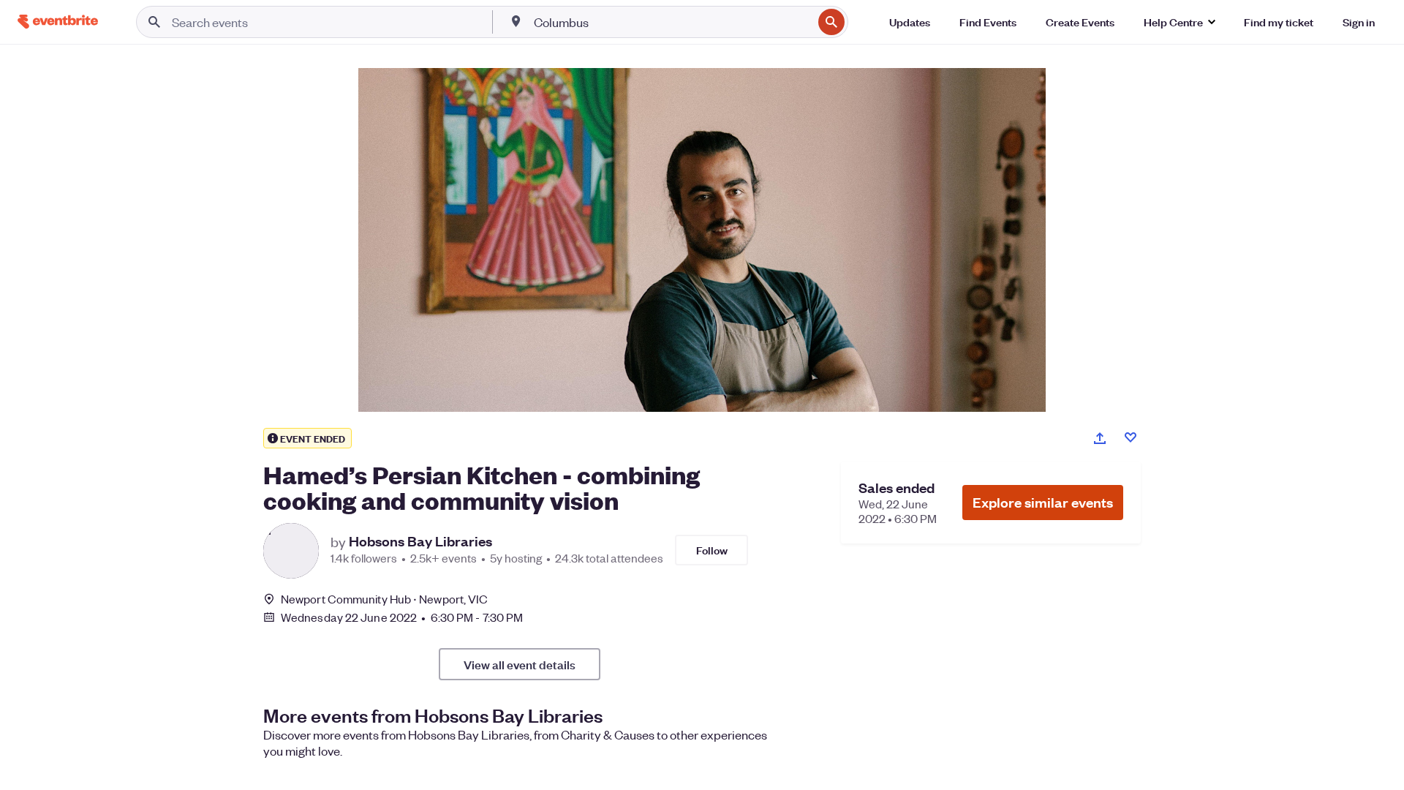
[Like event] (1130, 437)
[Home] (58, 21)
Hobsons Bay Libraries (420, 541)
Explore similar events (1043, 502)
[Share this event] (1099, 438)
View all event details (519, 664)
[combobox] (671, 22)
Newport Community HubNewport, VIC (384, 598)
